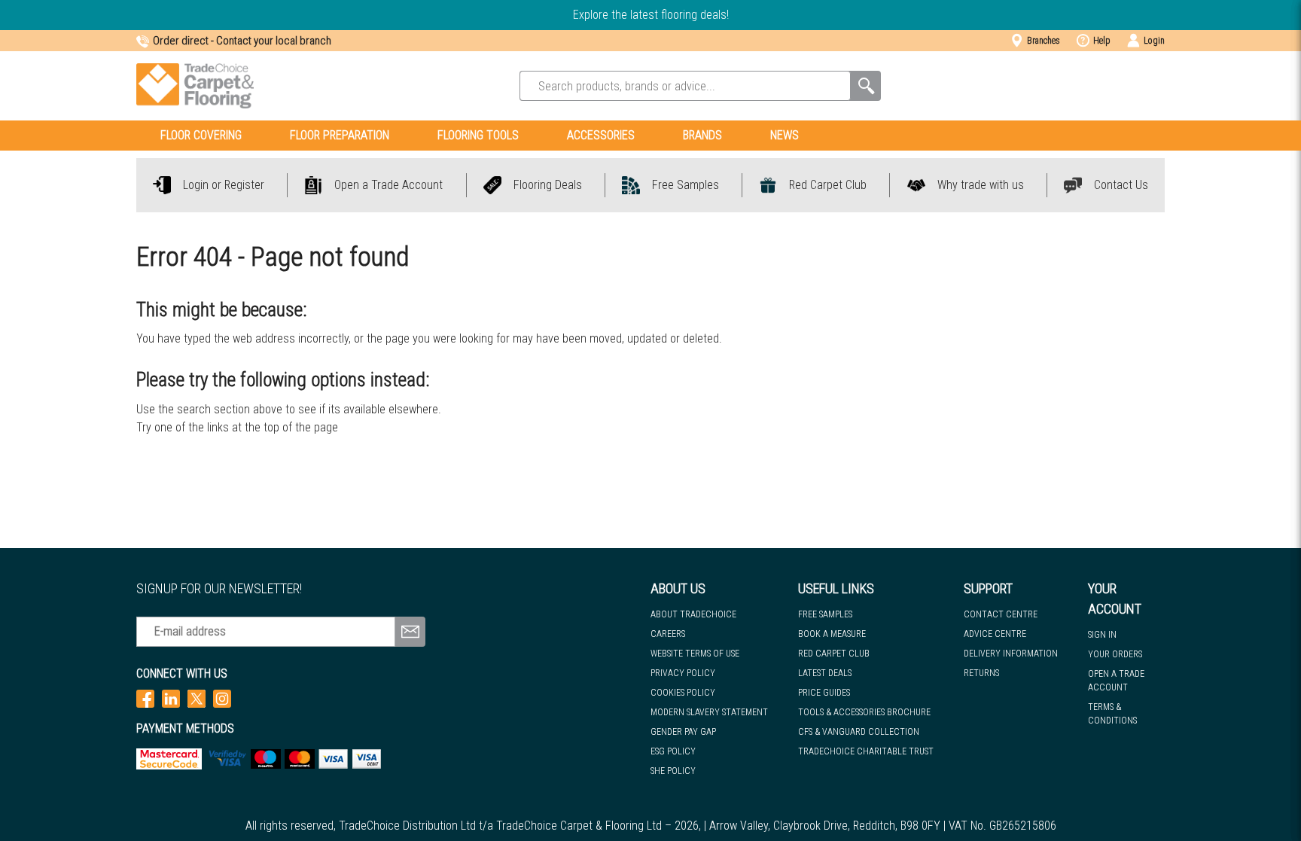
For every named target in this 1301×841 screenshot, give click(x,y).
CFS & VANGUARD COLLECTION (858, 732)
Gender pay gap (683, 732)
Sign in (1102, 634)
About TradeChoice (693, 614)
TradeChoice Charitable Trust (866, 751)
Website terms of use (694, 653)
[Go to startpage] (195, 85)
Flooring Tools (478, 135)
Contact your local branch (273, 40)
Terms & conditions (1112, 714)
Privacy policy (682, 673)
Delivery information (1011, 653)
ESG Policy (673, 751)
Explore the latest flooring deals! (651, 15)
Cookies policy (682, 692)
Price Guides (824, 692)
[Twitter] (196, 698)
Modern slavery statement (709, 712)
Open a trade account (1116, 681)
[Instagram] (222, 698)
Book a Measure (832, 634)
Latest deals (825, 673)
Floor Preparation (339, 135)
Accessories (601, 135)
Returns (981, 673)
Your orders (1115, 654)
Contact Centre (1000, 614)
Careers (667, 634)
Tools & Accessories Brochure (864, 712)
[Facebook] (145, 698)
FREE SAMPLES (825, 614)
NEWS (784, 135)
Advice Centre (995, 634)
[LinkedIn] (171, 698)
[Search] (866, 86)
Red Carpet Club (834, 653)
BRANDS (702, 135)
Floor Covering (201, 135)
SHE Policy (673, 771)
